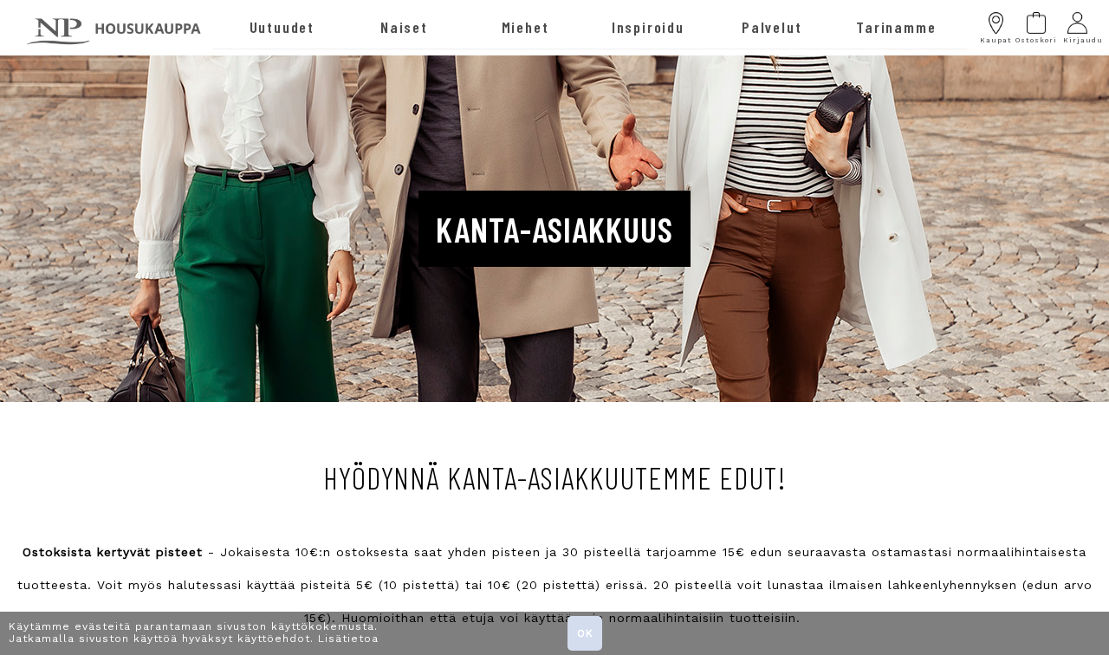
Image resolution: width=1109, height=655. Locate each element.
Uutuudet (282, 26)
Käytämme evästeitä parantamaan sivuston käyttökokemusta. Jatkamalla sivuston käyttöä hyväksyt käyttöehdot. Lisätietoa (194, 632)
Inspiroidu (648, 26)
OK (585, 633)
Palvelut (771, 26)
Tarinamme (896, 26)
